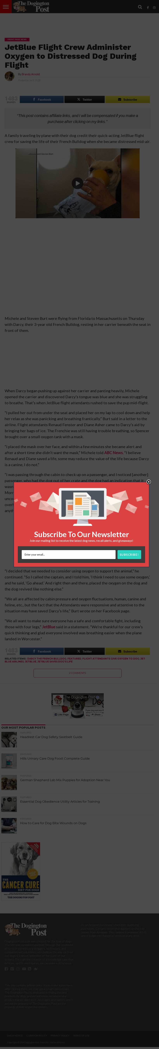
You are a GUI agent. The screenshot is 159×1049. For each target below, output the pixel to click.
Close (149, 482)
